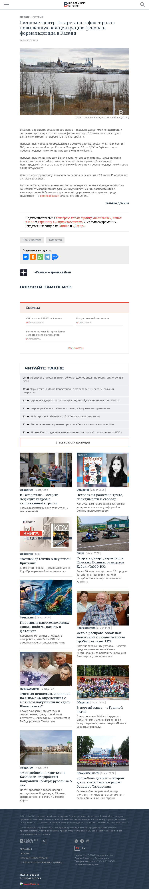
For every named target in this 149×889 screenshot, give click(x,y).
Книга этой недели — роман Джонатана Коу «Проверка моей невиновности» (45, 565)
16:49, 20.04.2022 (29, 40)
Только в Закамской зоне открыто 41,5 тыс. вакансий (44, 503)
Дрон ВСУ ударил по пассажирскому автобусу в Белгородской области (71, 400)
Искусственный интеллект (92, 320)
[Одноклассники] (33, 257)
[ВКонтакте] (26, 257)
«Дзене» (79, 226)
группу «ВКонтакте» (96, 218)
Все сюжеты (76, 348)
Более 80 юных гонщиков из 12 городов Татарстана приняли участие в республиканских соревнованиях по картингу (102, 569)
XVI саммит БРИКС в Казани (44, 320)
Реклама (25, 853)
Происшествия (32, 17)
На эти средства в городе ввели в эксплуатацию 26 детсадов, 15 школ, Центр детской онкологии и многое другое (46, 786)
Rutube (64, 226)
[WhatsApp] (40, 257)
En (83, 848)
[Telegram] (47, 257)
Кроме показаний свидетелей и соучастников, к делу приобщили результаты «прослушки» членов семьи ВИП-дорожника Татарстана (45, 707)
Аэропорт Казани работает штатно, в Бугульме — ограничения (67, 408)
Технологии (27, 617)
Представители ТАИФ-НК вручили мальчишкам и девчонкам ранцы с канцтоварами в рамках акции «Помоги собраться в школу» (101, 716)
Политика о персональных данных (41, 862)
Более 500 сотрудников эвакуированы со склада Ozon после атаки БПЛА (72, 432)
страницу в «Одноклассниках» (60, 222)
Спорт (80, 553)
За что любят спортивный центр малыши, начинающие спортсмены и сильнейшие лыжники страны (100, 788)
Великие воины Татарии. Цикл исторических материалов (45, 335)
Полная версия (29, 874)
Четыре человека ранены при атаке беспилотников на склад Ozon (69, 424)
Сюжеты (33, 307)
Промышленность (88, 773)
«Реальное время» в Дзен (53, 272)
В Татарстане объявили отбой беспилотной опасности (61, 416)
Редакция (26, 849)
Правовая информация (34, 858)
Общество (26, 489)
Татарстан (55, 240)
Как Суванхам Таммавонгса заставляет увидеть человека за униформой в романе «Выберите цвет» (101, 502)
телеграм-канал (68, 218)
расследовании (49, 195)
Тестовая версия (30, 878)
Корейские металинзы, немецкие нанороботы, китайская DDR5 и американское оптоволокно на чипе (44, 632)
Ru (77, 848)
